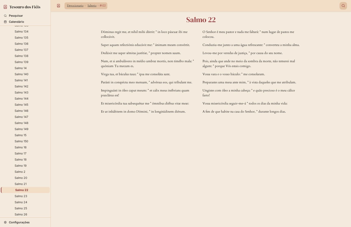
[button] (25, 16)
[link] (25, 6)
